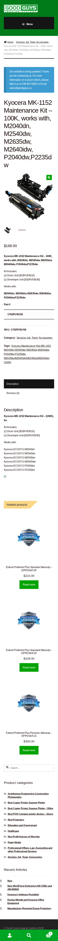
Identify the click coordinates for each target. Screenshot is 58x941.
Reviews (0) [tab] (12, 393)
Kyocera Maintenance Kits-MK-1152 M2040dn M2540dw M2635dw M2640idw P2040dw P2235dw (27, 350)
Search (29, 935)
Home (10, 42)
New (9, 881)
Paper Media (14, 842)
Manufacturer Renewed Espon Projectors (29, 908)
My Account (9, 935)
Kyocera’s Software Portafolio (23, 894)
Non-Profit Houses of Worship (24, 836)
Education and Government (22, 825)
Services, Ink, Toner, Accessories (32, 42)
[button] (49, 177)
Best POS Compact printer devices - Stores (30, 814)
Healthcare (13, 831)
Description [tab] (12, 384)
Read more (29, 584)
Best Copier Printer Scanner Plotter (26, 802)
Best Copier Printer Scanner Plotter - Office (30, 808)
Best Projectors (16, 819)
